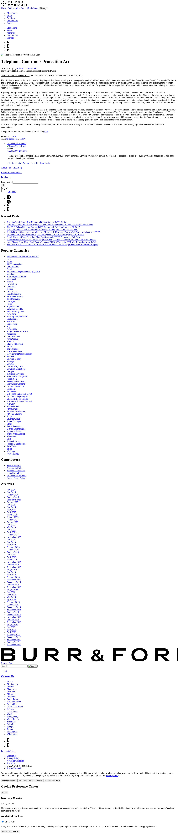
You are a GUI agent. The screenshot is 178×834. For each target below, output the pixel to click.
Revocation (12, 284)
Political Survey (14, 441)
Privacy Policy (13, 758)
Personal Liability (14, 414)
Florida (10, 281)
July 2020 (11, 540)
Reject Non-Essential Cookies (30, 780)
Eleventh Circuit (14, 359)
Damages (11, 301)
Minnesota (11, 436)
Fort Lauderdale (14, 701)
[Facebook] (8, 45)
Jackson (10, 709)
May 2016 (11, 597)
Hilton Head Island (15, 706)
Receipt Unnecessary (16, 444)
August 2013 (12, 624)
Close (4, 793)
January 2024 (12, 520)
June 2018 (11, 572)
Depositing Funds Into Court (19, 394)
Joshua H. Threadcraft (26, 68)
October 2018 (13, 564)
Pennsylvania (12, 409)
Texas (9, 449)
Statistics (10, 364)
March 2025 (12, 515)
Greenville (11, 704)
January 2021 (12, 535)
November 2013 (14, 617)
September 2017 (14, 579)
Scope (9, 416)
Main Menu (33, 8)
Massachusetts (13, 406)
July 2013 (11, 627)
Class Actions (13, 266)
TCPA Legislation (15, 264)
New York (11, 314)
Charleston (11, 689)
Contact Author (22, 163)
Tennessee (11, 391)
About (9, 15)
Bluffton (10, 686)
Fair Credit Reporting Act (18, 396)
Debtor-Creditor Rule (16, 429)
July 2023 (11, 525)
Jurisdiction (12, 379)
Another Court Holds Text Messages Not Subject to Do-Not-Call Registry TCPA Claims (45, 234)
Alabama (11, 321)
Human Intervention (15, 386)
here (46, 131)
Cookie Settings (8, 8)
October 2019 (13, 552)
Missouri (10, 341)
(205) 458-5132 (20, 151)
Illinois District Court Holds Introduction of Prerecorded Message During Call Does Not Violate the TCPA (53, 232)
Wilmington (12, 734)
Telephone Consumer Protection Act (23, 256)
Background (12, 319)
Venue (9, 424)
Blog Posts (45, 163)
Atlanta (10, 681)
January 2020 (12, 550)
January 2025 (12, 517)
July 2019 (11, 555)
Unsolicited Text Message (18, 399)
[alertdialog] (89, 809)
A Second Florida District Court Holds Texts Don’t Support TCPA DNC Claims (42, 229)
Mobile (10, 714)
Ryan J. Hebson (14, 465)
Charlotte (11, 691)
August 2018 (12, 569)
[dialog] (89, 777)
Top (5, 671)
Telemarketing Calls (15, 311)
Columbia (11, 696)
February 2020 (13, 547)
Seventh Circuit (13, 419)
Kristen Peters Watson (16, 478)
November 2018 (14, 562)
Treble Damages (14, 421)
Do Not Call (12, 291)
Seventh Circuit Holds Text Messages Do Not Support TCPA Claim (36, 222)
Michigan (11, 361)
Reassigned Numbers (16, 381)
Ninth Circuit (12, 339)
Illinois (10, 289)
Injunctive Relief (14, 431)
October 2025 (13, 497)
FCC (9, 259)
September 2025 (14, 500)
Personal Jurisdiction (16, 411)
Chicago (10, 694)
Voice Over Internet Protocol (19, 401)
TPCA (22, 139)
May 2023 (11, 527)
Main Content (22, 8)
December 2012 (14, 637)
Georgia (10, 371)
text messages (12, 139)
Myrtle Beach (13, 719)
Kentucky (11, 404)
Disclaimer (6, 177)
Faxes (9, 304)
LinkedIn (34, 163)
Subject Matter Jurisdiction (18, 331)
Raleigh (10, 726)
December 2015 (14, 607)
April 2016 (11, 599)
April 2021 (11, 532)
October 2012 (13, 642)
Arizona (10, 356)
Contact (10, 23)
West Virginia (13, 454)
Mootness (11, 389)
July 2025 (11, 505)
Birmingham (12, 684)
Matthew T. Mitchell (16, 470)
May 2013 (11, 629)
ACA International (15, 296)
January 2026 (12, 495)
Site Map (11, 763)
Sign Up (12, 191)
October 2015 (13, 612)
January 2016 (12, 604)
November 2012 (14, 639)
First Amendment (14, 351)
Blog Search (6, 182)
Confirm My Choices (10, 831)
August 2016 (12, 589)
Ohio (9, 439)
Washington (12, 451)
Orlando (10, 724)
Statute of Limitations (16, 369)
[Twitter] (8, 47)
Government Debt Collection (19, 354)
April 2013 (11, 632)
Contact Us (7, 676)
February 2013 (13, 634)
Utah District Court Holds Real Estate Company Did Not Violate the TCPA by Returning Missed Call (51, 242)
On (6, 822)
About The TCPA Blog (11, 168)
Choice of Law (13, 336)
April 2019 (11, 557)
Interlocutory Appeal (16, 434)
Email (9, 151)
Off (12, 822)
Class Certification (15, 344)
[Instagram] (8, 42)
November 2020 (14, 537)
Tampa (10, 729)
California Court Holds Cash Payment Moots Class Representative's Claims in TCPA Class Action (50, 224)
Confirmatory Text (15, 366)
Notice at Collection (15, 761)
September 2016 (14, 587)
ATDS (9, 269)
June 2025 (11, 507)
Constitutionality (14, 294)
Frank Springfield (14, 473)
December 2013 (14, 614)
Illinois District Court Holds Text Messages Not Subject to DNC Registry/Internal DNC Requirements (51, 239)
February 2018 (13, 577)
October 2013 (13, 619)
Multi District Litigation (17, 376)
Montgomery (12, 716)
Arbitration (11, 334)
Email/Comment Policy (11, 172)
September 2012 (14, 644)
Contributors (12, 20)
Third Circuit (12, 349)
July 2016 (11, 592)
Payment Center (8, 751)
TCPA (13, 136)
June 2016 (11, 594)
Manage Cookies (9, 780)
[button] (9, 198)
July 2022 (11, 530)
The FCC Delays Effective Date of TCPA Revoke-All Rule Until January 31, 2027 (43, 227)
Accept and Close (52, 780)
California (11, 286)
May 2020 (11, 545)
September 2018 (14, 567)
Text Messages (13, 299)
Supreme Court (13, 306)
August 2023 (12, 522)
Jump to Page (7, 663)
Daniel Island (12, 699)
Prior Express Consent (16, 276)
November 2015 (14, 609)
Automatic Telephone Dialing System (23, 271)
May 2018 (11, 574)
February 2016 (13, 602)
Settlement (11, 279)
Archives (11, 18)
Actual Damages (14, 426)
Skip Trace (11, 446)
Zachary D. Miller (15, 468)
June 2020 (11, 542)
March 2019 (12, 559)
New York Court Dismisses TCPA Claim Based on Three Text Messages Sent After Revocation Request (52, 244)
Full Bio (10, 163)
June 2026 (11, 492)
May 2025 (11, 510)
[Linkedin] (8, 50)
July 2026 (11, 490)
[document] (89, 809)
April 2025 (11, 512)
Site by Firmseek (14, 768)
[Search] (47, 8)
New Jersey (12, 329)
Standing (10, 274)
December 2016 (14, 582)
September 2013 (14, 622)
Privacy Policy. (112, 775)
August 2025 (12, 502)
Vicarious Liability (15, 309)
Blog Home (12, 13)
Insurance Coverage (15, 374)
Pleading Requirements (17, 316)
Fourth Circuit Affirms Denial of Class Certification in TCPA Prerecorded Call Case (43, 237)
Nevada (10, 346)
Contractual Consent (16, 384)
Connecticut (12, 324)
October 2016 (13, 584)
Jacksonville (12, 711)
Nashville (11, 721)
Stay (9, 326)
